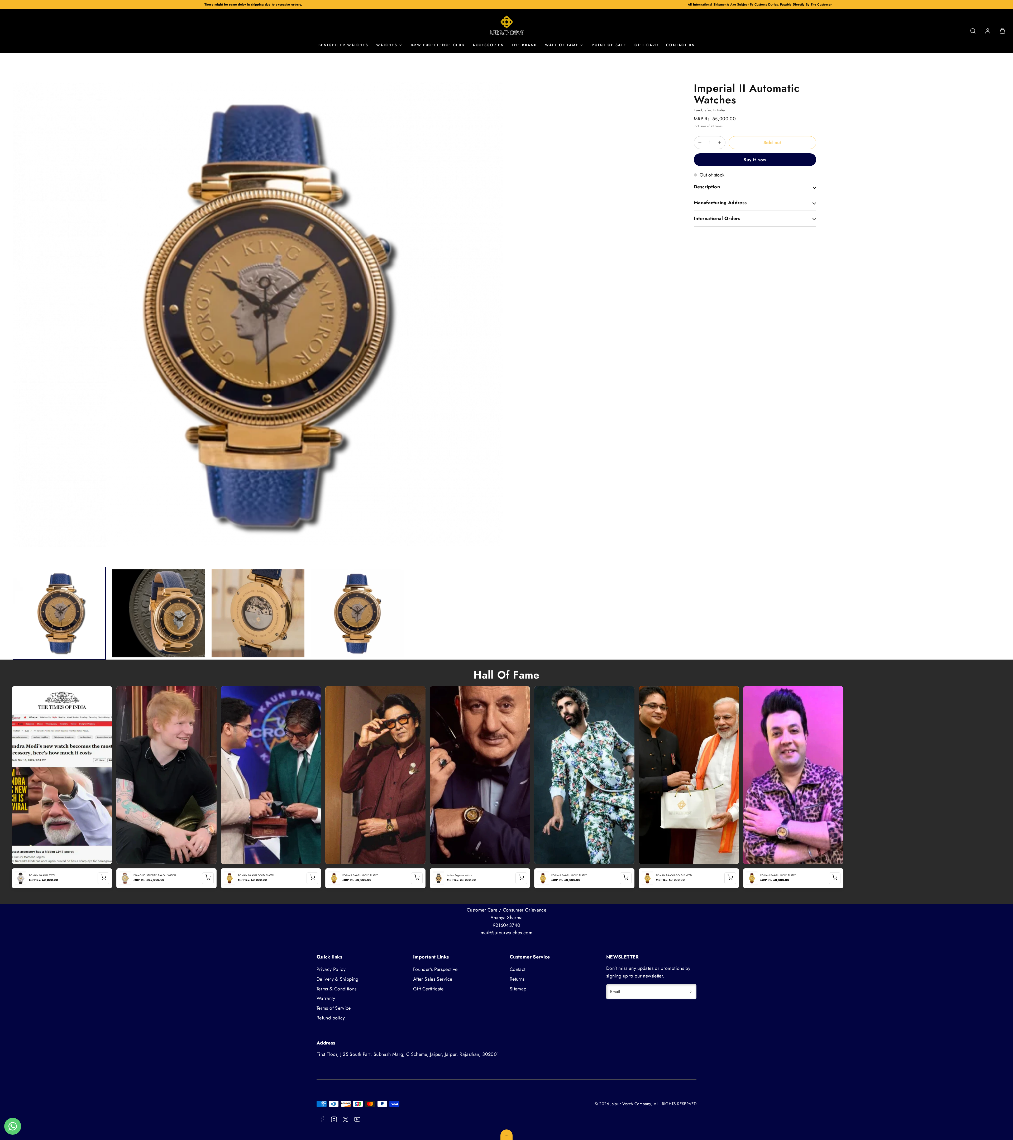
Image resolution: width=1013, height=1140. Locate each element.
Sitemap (518, 988)
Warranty (326, 998)
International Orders (717, 218)
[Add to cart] (103, 878)
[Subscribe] (690, 991)
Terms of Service (334, 1008)
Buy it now (754, 159)
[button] (973, 31)
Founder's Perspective (435, 969)
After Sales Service (432, 979)
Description (707, 186)
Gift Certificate (428, 988)
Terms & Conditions (336, 988)
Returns (517, 979)
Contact (517, 969)
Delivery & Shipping (338, 979)
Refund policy (331, 1017)
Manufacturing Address (720, 202)
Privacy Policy (331, 969)
